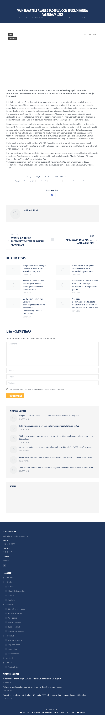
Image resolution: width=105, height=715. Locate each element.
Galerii (11, 595)
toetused (67, 181)
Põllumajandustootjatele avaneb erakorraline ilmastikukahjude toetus (83, 268)
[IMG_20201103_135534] (54, 495)
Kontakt (11, 600)
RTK (10, 35)
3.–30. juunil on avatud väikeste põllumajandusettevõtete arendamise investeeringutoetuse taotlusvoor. (34, 306)
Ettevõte (9, 582)
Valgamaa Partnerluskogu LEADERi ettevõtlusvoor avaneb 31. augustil (34, 268)
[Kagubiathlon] (24, 495)
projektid (39, 181)
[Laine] (64, 495)
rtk (45, 181)
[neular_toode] (34, 505)
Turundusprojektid (16, 640)
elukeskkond (24, 181)
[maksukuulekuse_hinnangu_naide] (74, 495)
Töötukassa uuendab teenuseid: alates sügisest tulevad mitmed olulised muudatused (56, 467)
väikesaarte (85, 181)
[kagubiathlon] (34, 495)
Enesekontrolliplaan (16, 631)
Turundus (10, 636)
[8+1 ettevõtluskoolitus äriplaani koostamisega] (14, 495)
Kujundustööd (14, 645)
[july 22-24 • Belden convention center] (44, 495)
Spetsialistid (13, 667)
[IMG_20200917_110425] (14, 505)
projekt (32, 181)
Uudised (9, 658)
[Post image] (13, 270)
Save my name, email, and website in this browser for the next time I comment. (37, 389)
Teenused (10, 604)
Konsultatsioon (14, 622)
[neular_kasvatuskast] (44, 505)
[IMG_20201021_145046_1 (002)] (83, 495)
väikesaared (75, 181)
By (50, 177)
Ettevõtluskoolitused (16, 609)
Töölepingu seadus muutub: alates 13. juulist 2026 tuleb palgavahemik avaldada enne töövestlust (56, 437)
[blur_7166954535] (24, 505)
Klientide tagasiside (16, 591)
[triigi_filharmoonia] (74, 505)
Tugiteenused (14, 627)
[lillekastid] (54, 505)
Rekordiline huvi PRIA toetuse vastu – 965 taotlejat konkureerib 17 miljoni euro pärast (85, 285)
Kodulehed (12, 649)
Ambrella (9, 577)
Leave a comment (71, 177)
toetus (60, 181)
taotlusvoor (51, 181)
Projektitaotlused (15, 613)
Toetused (12, 38)
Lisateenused (13, 653)
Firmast (11, 586)
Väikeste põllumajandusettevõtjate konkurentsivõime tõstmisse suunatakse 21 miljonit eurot (85, 303)
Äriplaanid (12, 618)
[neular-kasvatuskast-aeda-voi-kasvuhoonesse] (64, 505)
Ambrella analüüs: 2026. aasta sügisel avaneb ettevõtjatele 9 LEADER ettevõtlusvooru (34, 285)
